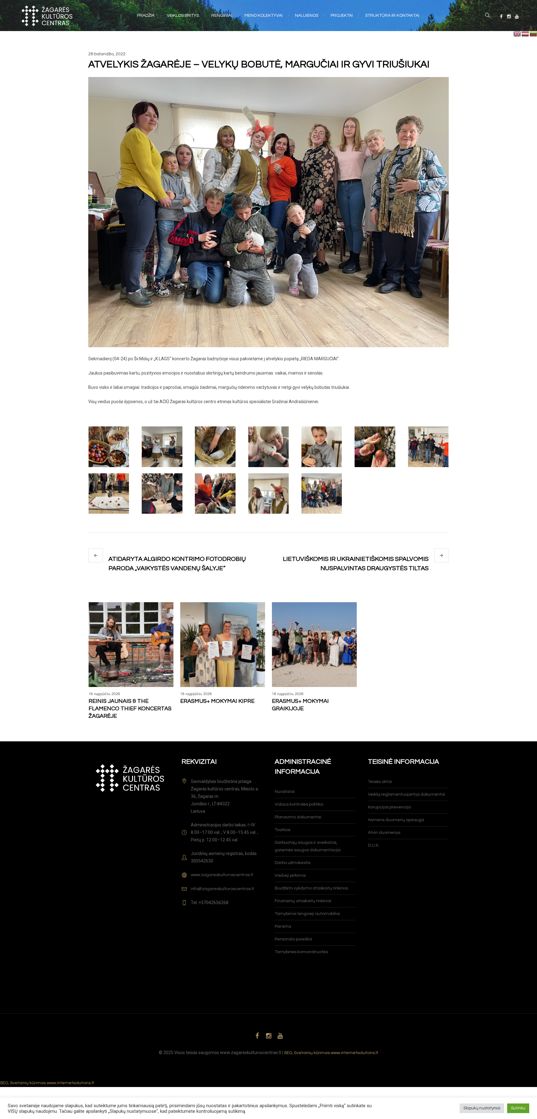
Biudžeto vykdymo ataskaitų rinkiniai (311, 888)
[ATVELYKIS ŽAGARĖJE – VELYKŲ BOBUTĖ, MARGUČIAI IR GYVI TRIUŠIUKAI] (268, 212)
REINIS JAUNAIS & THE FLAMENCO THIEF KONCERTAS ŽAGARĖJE (130, 708)
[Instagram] (509, 16)
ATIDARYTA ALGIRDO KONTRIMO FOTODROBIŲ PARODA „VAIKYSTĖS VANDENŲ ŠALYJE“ (177, 563)
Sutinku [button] (518, 1108)
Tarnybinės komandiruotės (301, 952)
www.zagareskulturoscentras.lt (222, 875)
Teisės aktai (380, 782)
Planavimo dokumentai (298, 817)
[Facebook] (501, 16)
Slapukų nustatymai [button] (481, 1108)
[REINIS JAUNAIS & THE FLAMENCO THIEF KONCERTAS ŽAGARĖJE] (131, 644)
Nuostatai (285, 791)
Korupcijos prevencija (389, 807)
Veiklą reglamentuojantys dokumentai (406, 794)
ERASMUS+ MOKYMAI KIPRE (217, 701)
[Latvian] (525, 34)
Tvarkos (282, 830)
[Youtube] (517, 16)
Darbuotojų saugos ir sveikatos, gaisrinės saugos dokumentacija (308, 846)
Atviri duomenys (384, 832)
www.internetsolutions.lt (354, 1053)
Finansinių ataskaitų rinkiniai (303, 901)
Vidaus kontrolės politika (299, 804)
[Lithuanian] (533, 34)
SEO (288, 1053)
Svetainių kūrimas (312, 1053)
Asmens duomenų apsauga (396, 820)
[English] (517, 34)
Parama (283, 926)
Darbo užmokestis (292, 863)
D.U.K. (373, 845)
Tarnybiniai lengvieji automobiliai (307, 914)
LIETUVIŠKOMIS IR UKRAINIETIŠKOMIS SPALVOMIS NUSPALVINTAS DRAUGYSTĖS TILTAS (356, 563)
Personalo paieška (293, 939)
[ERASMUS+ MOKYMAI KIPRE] (222, 644)
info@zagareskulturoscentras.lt (222, 889)
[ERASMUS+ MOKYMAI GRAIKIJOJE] (314, 644)
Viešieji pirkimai (290, 875)
